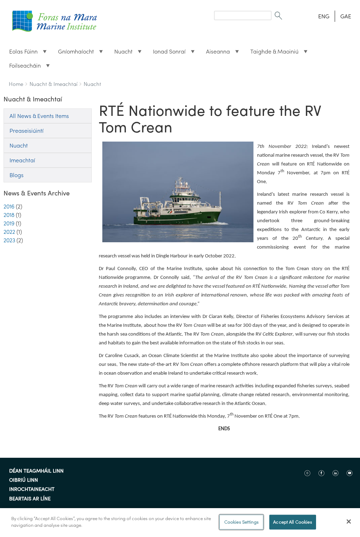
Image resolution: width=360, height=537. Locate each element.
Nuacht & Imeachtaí (53, 84)
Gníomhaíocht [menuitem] (73, 53)
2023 (9, 240)
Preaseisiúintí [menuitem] (26, 130)
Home (16, 84)
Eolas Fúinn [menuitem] (21, 53)
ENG (323, 16)
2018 (9, 214)
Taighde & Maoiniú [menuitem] (271, 53)
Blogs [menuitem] (16, 175)
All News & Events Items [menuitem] (39, 115)
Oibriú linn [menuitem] (23, 480)
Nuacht (92, 84)
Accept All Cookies (292, 522)
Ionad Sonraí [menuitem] (166, 53)
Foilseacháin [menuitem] (22, 67)
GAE (345, 16)
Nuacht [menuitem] (121, 53)
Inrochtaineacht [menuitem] (31, 489)
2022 (9, 231)
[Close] (348, 521)
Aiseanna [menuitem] (215, 53)
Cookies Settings (241, 522)
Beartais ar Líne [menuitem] (30, 499)
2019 (9, 223)
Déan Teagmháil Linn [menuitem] (36, 471)
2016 (9, 206)
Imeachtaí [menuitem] (22, 160)
